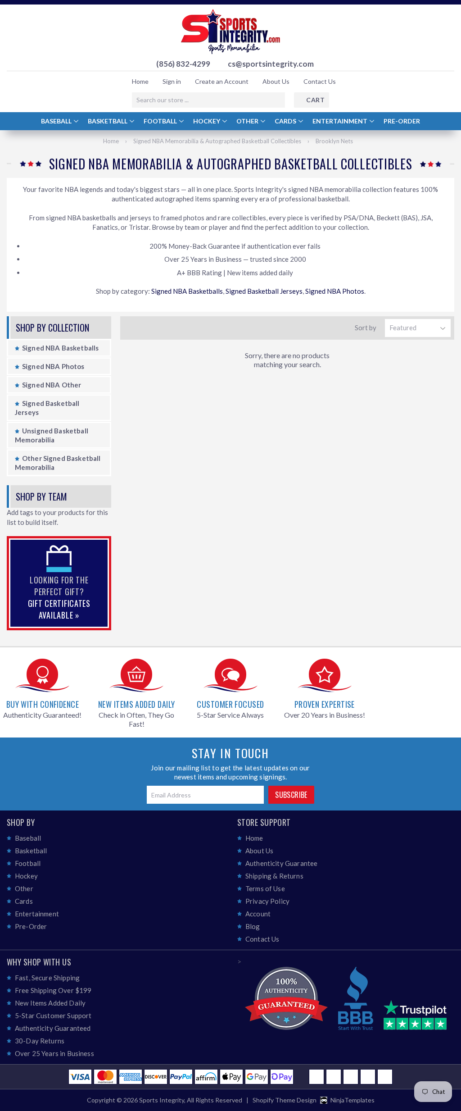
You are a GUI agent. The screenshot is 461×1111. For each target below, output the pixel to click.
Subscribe (291, 794)
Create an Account (222, 81)
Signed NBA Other (51, 385)
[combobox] (208, 100)
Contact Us (319, 81)
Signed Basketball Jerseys (264, 291)
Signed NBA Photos (334, 291)
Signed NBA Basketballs (187, 291)
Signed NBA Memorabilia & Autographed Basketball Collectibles (217, 141)
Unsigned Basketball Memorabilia (51, 435)
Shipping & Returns (274, 876)
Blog (252, 926)
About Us (275, 81)
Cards (286, 121)
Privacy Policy (267, 901)
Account (258, 914)
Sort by (365, 327)
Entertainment (340, 121)
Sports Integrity (161, 1100)
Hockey (207, 121)
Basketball (108, 121)
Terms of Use (265, 888)
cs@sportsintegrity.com (271, 63)
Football (161, 121)
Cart (315, 100)
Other (248, 121)
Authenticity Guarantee (281, 863)
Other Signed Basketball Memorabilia (57, 462)
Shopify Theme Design (284, 1100)
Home (140, 81)
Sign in (172, 81)
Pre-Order (402, 121)
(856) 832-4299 (183, 63)
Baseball (57, 121)
